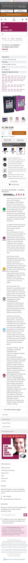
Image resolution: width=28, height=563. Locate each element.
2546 (18, 79)
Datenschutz (5, 473)
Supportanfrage (6, 423)
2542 (6, 79)
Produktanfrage (15, 184)
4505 (18, 85)
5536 (18, 86)
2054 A (9, 77)
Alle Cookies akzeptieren (14, 14)
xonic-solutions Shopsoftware (18, 559)
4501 (6, 85)
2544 (12, 79)
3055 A (21, 80)
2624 (15, 89)
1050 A (12, 76)
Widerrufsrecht (5, 468)
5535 (15, 86)
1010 (6, 76)
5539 (21, 86)
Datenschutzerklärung (13, 527)
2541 (3, 79)
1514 (24, 76)
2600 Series (4, 89)
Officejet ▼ (4, 88)
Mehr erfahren (22, 6)
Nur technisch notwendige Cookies (6, 11)
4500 (3, 85)
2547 (21, 79)
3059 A (11, 82)
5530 (6, 86)
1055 (16, 76)
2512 (19, 77)
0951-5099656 (7, 496)
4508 (3, 86)
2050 (6, 77)
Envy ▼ (3, 83)
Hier (21, 551)
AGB (2, 476)
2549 (24, 79)
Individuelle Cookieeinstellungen (20, 11)
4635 (15, 91)
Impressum (4, 478)
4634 (12, 91)
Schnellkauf (5, 414)
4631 (6, 91)
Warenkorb (20, 133)
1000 (3, 76)
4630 (18, 89)
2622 (12, 89)
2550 (3, 80)
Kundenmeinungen (12, 409)
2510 (13, 77)
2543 (9, 79)
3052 (12, 80)
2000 (3, 77)
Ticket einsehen (6, 426)
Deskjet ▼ (4, 74)
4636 (18, 91)
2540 (24, 77)
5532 (9, 86)
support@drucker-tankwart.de (12, 499)
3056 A (3, 82)
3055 (19, 80)
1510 (19, 76)
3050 (9, 80)
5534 (12, 86)
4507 (24, 85)
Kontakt (3, 481)
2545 (15, 79)
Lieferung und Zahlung (7, 470)
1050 (9, 76)
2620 (9, 89)
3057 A (7, 82)
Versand (11, 129)
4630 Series (22, 89)
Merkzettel (15, 181)
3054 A (15, 80)
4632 (9, 91)
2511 (16, 77)
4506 (21, 85)
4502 (9, 85)
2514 (21, 77)
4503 (12, 85)
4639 (21, 91)
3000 (6, 80)
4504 (15, 85)
